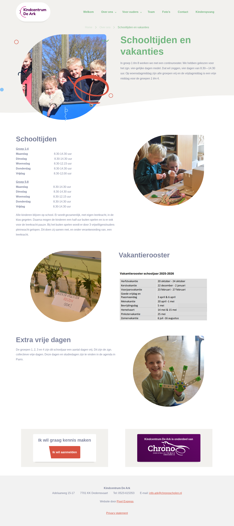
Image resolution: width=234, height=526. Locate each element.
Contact (183, 11)
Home (88, 27)
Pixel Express (125, 501)
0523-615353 (126, 493)
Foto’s (166, 11)
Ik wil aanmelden (64, 452)
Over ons (107, 11)
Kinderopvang (205, 11)
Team (151, 11)
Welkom (88, 11)
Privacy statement (117, 513)
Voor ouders (130, 11)
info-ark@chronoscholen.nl (165, 493)
